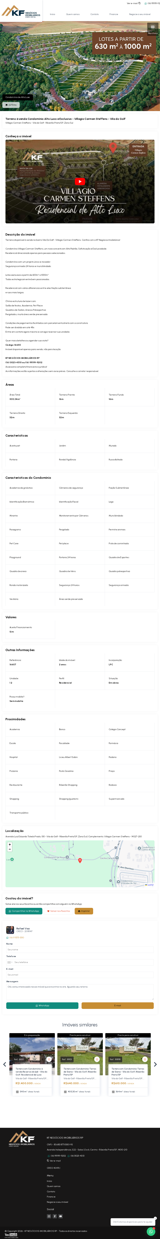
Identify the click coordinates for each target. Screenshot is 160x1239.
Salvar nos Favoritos (60, 911)
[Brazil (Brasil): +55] (10, 962)
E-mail (117, 1005)
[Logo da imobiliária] (21, 10)
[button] (9, 844)
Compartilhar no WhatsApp (25, 911)
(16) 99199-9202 (58, 1155)
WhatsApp (44, 1005)
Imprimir (85, 911)
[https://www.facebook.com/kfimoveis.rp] (55, 1216)
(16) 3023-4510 (77, 1155)
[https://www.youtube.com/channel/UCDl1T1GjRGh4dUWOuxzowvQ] (60, 1216)
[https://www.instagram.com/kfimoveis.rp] (49, 1216)
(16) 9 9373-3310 (16, 937)
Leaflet (150, 885)
